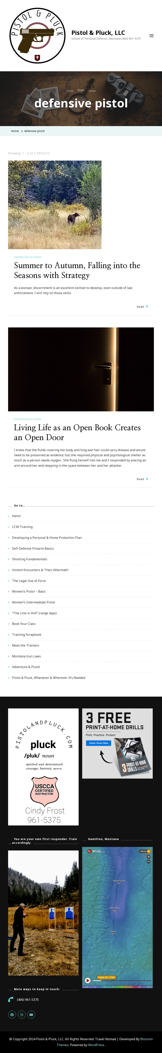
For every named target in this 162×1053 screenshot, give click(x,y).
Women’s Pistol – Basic (29, 591)
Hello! (16, 516)
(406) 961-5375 (28, 999)
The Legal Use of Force (29, 581)
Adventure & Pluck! (26, 667)
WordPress (96, 1045)
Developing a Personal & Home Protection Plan (47, 537)
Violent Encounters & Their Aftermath (40, 570)
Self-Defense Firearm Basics (33, 548)
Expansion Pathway (28, 257)
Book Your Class (24, 624)
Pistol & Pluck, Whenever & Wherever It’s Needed (48, 678)
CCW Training (22, 527)
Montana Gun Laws (26, 656)
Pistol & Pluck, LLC (98, 33)
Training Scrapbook (26, 634)
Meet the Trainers (25, 645)
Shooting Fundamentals (29, 559)
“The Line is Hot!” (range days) (34, 613)
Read (140, 307)
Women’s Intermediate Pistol (33, 602)
